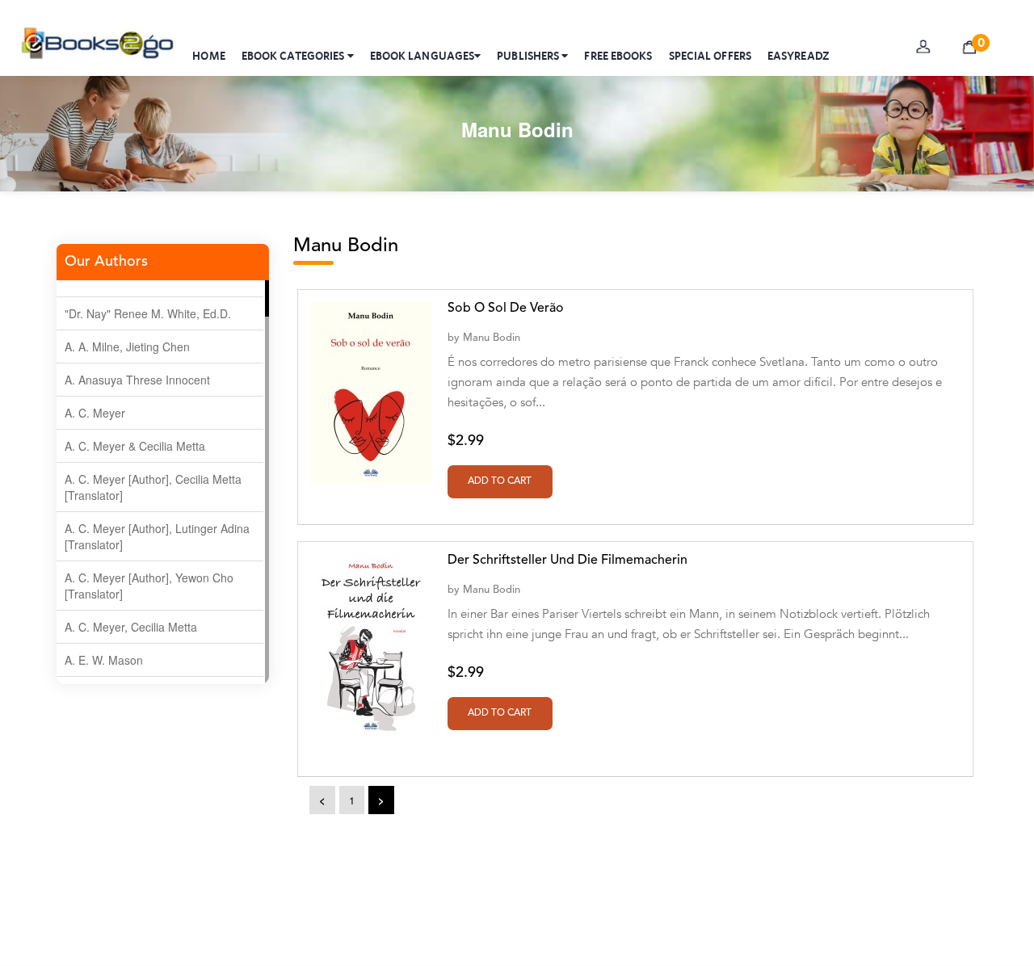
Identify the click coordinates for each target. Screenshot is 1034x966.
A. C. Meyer (95, 413)
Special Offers (710, 55)
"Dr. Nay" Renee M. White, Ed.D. (148, 313)
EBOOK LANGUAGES (422, 55)
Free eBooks (618, 55)
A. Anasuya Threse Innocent (137, 380)
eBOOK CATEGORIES (294, 55)
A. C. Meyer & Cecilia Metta (135, 446)
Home (208, 55)
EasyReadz (798, 55)
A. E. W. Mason (104, 660)
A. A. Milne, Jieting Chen (127, 346)
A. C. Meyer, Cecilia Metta (131, 627)
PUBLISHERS (529, 55)
